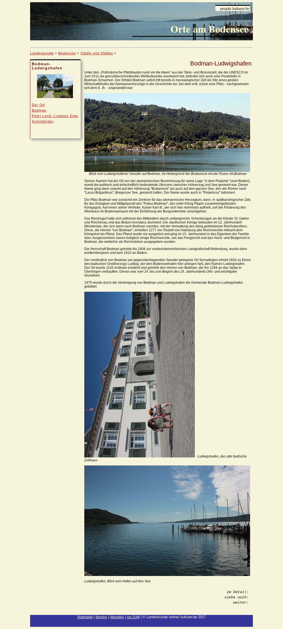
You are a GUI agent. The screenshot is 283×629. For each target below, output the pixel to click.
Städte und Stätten (96, 53)
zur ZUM (133, 617)
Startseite (85, 617)
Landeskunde (42, 53)
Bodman (39, 110)
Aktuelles (117, 617)
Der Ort (38, 105)
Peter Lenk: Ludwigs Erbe (55, 116)
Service (101, 617)
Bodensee (67, 53)
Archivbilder (43, 121)
